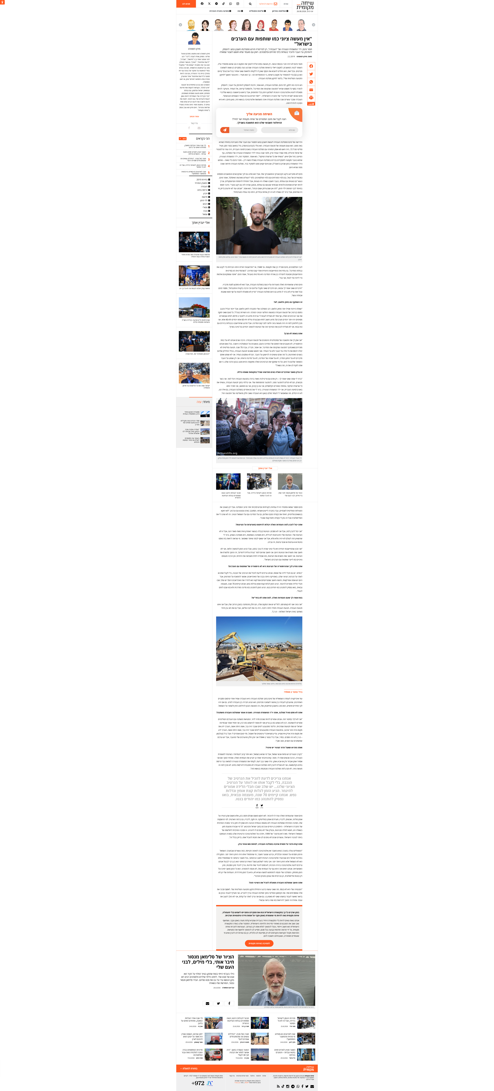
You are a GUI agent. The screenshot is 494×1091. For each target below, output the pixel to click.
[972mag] (198, 1083)
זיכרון (205, 193)
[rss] (278, 1086)
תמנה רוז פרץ (244, 1042)
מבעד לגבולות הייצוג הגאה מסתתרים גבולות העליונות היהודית (231, 495)
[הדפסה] (311, 98)
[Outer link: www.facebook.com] (189, 128)
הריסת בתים (202, 190)
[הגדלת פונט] (313, 104)
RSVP (247, 1082)
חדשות (205, 197)
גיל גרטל (292, 1058)
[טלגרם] (216, 3)
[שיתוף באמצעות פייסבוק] (311, 66)
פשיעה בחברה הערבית (219, 11)
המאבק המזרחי (201, 183)
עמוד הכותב (194, 116)
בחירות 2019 (202, 179)
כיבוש (205, 204)
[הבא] (180, 24)
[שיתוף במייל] (207, 1003)
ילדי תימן (204, 200)
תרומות (258, 1076)
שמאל (205, 214)
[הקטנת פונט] (309, 104)
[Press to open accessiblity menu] (2, 2)
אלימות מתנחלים (256, 11)
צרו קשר (232, 1076)
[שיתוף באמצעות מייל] (311, 90)
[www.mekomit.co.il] (205, 414)
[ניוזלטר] (312, 1086)
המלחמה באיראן (279, 11)
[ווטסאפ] (230, 4)
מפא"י (205, 207)
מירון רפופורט (302, 56)
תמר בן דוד (245, 1026)
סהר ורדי (292, 1026)
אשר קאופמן (198, 1042)
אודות (286, 3)
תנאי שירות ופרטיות (242, 1076)
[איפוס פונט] (311, 104)
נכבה (205, 211)
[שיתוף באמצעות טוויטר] (311, 74)
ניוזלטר (252, 1076)
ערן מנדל (237, 1082)
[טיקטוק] (223, 3)
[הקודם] (313, 24)
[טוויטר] (209, 3)
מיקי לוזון (292, 1042)
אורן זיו (200, 1026)
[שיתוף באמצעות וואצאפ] (311, 82)
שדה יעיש (199, 1058)
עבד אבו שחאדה (228, 987)
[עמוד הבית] (305, 6)
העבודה (204, 186)
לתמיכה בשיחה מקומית (259, 943)
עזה (239, 11)
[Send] (250, 3)
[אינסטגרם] (237, 4)
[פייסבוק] (202, 3)
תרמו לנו (186, 3)
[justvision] (210, 1083)
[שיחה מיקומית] (308, 1068)
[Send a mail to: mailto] (199, 128)
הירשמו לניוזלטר (266, 3)
